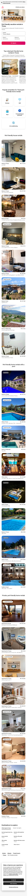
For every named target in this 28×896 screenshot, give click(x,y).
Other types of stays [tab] (6, 828)
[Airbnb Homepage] (3, 7)
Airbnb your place (20, 7)
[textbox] (7, 39)
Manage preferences (13, 887)
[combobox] (13, 34)
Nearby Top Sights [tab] (17, 828)
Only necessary (13, 883)
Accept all (13, 880)
